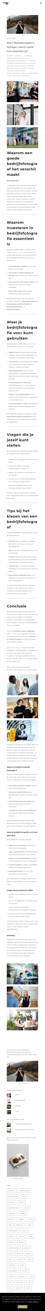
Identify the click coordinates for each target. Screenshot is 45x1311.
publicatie (11, 1276)
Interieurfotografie (21, 63)
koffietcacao (19, 1225)
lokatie (24, 1230)
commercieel (11, 61)
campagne (11, 1202)
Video (14, 76)
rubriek (31, 1276)
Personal (24, 66)
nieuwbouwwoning (13, 1248)
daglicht (21, 1202)
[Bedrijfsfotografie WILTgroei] (22, 707)
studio (29, 1282)
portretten (25, 1271)
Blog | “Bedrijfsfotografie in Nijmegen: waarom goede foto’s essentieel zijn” (20, 47)
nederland (21, 1242)
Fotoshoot (10, 63)
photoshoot (20, 1259)
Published (10, 71)
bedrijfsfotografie (29, 199)
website (28, 1288)
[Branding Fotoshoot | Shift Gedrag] (22, 137)
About (17, 1111)
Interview (32, 63)
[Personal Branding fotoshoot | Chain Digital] (22, 91)
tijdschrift (18, 1288)
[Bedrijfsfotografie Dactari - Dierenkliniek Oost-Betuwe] (22, 973)
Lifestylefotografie (14, 66)
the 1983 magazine (17, 670)
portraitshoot (11, 1265)
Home (17, 1095)
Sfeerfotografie (20, 71)
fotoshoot (11, 1219)
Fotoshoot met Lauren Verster (24, 1129)
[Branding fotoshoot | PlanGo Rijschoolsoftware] (22, 1019)
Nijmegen (26, 1248)
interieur (31, 1219)
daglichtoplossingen (13, 1208)
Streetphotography (13, 73)
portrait (30, 1259)
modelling (11, 1242)
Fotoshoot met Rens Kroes (23, 1124)
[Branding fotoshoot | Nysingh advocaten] (22, 996)
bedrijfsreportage (13, 1196)
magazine (21, 1236)
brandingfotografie (13, 636)
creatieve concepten (17, 252)
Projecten (18, 1106)
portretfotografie (16, 634)
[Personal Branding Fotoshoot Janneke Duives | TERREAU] (22, 114)
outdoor (19, 1253)
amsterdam (11, 1190)
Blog (27, 58)
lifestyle (29, 1225)
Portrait (17, 68)
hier (24, 658)
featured (26, 1208)
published (21, 1276)
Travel (9, 76)
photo (10, 1259)
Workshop (25, 76)
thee (9, 1288)
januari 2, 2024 (11, 38)
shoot (9, 1282)
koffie (9, 1225)
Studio (23, 73)
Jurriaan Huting (16, 667)
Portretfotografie (26, 68)
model (30, 1236)
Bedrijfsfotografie (18, 58)
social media (19, 1282)
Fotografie (31, 61)
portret (22, 1265)
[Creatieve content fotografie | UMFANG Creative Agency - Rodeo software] (22, 730)
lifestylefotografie (13, 1230)
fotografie (22, 1213)
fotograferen (11, 1213)
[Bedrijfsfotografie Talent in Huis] (22, 684)
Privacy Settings (33, 1302)
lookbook (10, 1236)
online (10, 1253)
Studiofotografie (32, 73)
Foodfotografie (21, 61)
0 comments (28, 56)
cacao (24, 1196)
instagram (21, 1219)
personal (28, 1253)
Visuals (18, 76)
